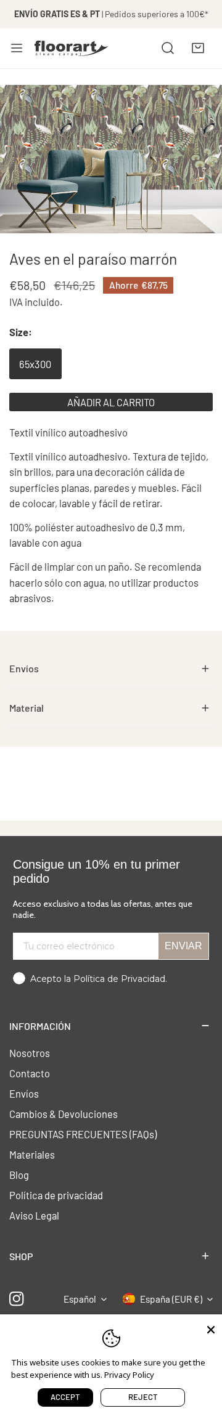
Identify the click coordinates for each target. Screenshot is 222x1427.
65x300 (35, 364)
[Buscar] (168, 48)
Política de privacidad (56, 1195)
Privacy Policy (129, 1374)
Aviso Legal (34, 1215)
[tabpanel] (111, 669)
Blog (19, 1174)
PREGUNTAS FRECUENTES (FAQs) (83, 1134)
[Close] (211, 1328)
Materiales (32, 1154)
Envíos (24, 1093)
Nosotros (29, 1053)
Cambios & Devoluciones (63, 1113)
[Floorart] (72, 48)
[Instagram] (17, 1299)
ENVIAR (183, 946)
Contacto (29, 1073)
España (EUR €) (171, 1298)
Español (80, 1298)
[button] (198, 48)
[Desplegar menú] (16, 48)
